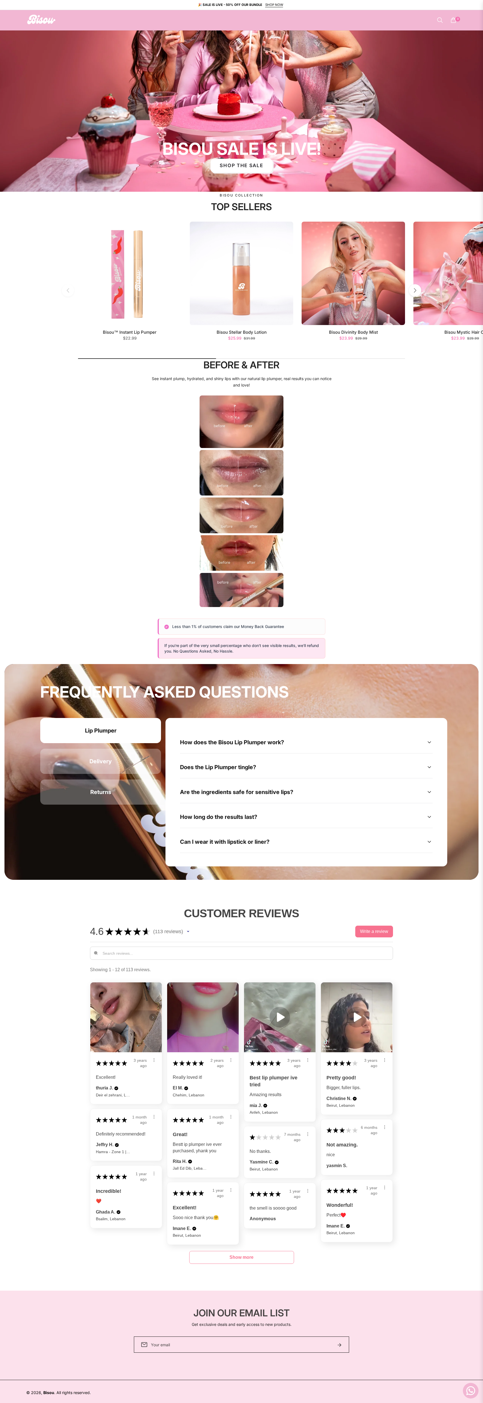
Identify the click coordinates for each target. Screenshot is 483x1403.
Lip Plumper (101, 730)
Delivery (100, 761)
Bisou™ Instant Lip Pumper (130, 332)
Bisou (48, 1392)
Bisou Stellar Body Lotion (242, 332)
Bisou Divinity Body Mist (353, 332)
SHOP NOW (274, 5)
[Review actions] (154, 1060)
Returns (100, 792)
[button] (440, 20)
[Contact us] (471, 1391)
